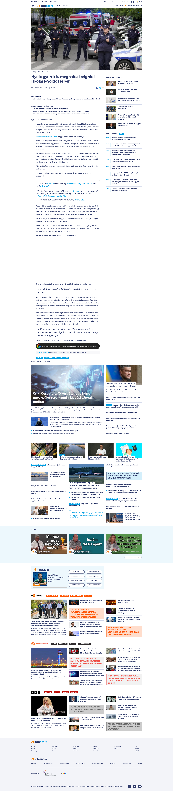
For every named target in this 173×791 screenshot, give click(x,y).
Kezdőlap (39, 352)
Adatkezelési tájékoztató (79, 786)
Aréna (140, 763)
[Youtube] (140, 786)
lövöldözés (49, 357)
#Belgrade (45, 186)
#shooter (77, 191)
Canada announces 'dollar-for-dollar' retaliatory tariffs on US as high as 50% (86, 709)
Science (74, 692)
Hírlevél (137, 748)
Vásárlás (63, 643)
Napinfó (95, 751)
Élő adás (77, 572)
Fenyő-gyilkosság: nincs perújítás (43, 486)
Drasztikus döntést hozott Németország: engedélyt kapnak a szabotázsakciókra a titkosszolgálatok (46, 672)
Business (48, 692)
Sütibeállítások (118, 786)
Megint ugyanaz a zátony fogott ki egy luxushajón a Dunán (70, 458)
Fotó (136, 746)
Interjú (74, 748)
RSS (112, 786)
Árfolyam (64, 595)
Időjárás (137, 751)
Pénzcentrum (52, 595)
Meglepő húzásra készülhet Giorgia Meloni (121, 413)
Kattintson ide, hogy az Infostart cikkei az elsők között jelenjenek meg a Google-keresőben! (69, 346)
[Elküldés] (102, 88)
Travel (65, 692)
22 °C (140, 1)
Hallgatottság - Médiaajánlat (53, 786)
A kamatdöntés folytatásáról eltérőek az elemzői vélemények (55, 431)
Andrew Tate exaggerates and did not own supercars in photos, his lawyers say (124, 726)
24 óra (58, 5)
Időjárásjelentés (80, 763)
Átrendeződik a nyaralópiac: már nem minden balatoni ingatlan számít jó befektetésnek (124, 475)
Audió (115, 748)
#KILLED (50, 184)
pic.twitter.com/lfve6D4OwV (55, 196)
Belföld (33, 746)
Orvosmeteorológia (97, 763)
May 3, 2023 (80, 200)
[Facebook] (134, 786)
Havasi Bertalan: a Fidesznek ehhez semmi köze (97, 458)
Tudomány (55, 746)
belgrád (39, 357)
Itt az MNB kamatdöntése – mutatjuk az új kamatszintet (53, 434)
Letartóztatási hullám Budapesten (118, 433)
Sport (57, 692)
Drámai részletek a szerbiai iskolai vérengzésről (50, 109)
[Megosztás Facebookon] (97, 88)
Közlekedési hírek (64, 763)
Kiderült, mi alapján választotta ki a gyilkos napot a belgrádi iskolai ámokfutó (61, 111)
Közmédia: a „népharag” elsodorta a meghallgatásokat (58, 508)
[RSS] (129, 786)
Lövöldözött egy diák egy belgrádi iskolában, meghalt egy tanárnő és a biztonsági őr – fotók (66, 99)
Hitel (54, 643)
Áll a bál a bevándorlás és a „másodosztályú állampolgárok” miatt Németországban (127, 459)
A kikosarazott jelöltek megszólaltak (46, 518)
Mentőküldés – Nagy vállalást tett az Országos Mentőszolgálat (42, 458)
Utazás (72, 643)
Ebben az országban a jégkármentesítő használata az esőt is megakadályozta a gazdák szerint (87, 515)
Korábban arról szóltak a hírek (47, 137)
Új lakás (88, 595)
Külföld (46, 352)
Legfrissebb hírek (48, 763)
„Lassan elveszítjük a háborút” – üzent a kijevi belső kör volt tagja (121, 384)
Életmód (75, 751)
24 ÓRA (121, 133)
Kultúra (54, 748)
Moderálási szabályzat (94, 786)
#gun (39, 196)
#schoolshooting (74, 184)
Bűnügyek (96, 748)
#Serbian (88, 184)
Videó (115, 751)
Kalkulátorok (84, 643)
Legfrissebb (117, 746)
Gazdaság (34, 751)
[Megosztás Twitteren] (99, 88)
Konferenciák (76, 595)
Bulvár (95, 746)
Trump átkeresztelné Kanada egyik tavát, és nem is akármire (58, 474)
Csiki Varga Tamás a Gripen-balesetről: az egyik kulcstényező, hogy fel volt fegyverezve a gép (84, 485)
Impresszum (67, 786)
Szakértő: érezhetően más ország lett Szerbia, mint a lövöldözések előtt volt (61, 114)
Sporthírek (113, 763)
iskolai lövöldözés (61, 357)
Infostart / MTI (36, 88)
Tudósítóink (76, 746)
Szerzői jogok (106, 786)
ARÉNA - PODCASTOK (133, 5)
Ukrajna (65, 5)
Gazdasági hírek (127, 763)
